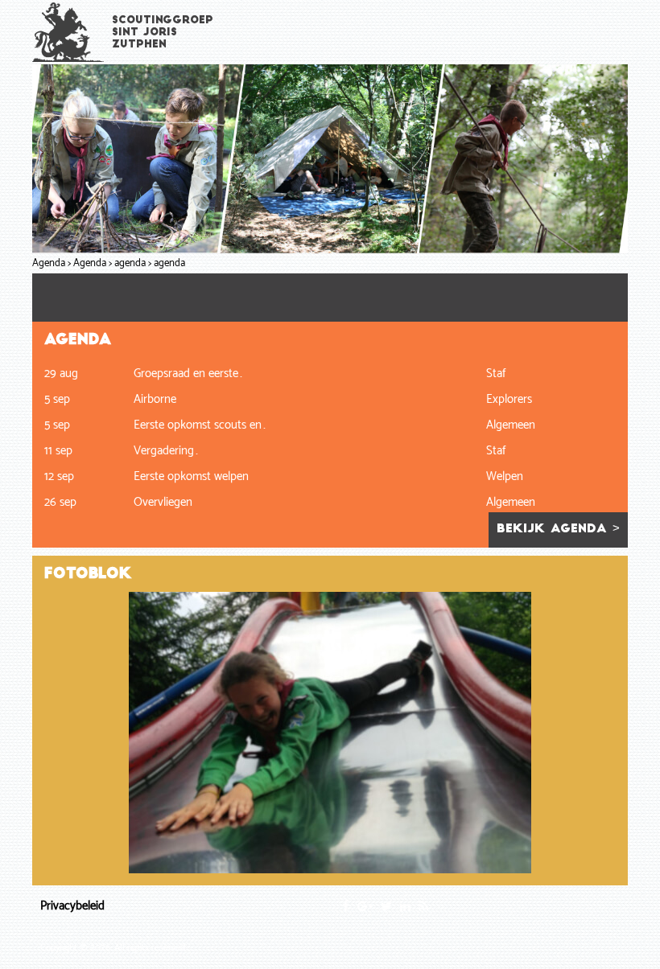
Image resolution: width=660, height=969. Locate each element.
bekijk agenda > (558, 530)
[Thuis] (68, 32)
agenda (130, 263)
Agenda (48, 263)
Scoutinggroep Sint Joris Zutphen (162, 32)
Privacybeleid (72, 906)
